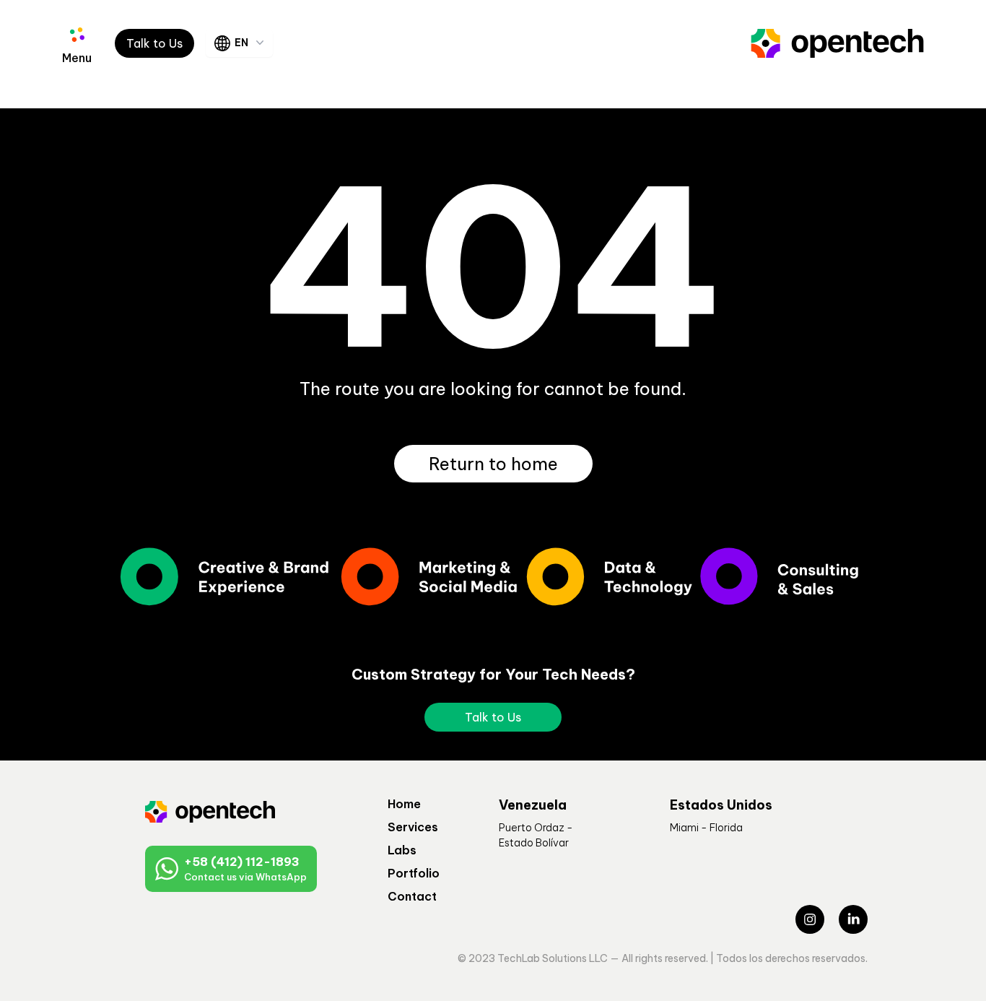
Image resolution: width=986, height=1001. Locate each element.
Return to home (493, 463)
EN (241, 42)
